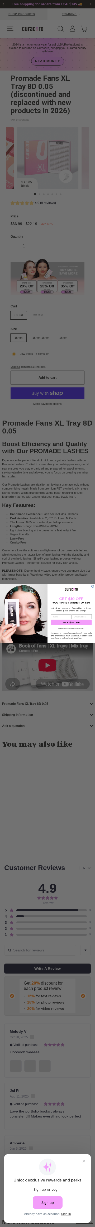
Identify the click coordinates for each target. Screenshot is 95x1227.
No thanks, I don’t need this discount (71, 628)
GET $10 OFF (71, 622)
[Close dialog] (93, 586)
